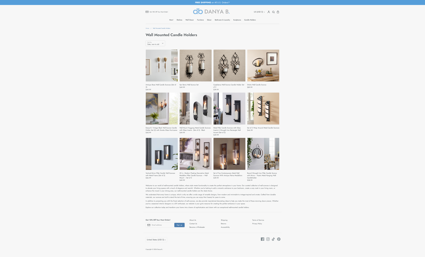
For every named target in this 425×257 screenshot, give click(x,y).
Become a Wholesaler (197, 227)
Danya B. (160, 249)
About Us (192, 220)
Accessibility (225, 227)
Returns (223, 223)
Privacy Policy (257, 223)
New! (171, 20)
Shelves (179, 20)
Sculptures (237, 20)
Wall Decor (189, 20)
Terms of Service (258, 220)
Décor (209, 20)
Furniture (200, 20)
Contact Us (193, 223)
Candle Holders (250, 20)
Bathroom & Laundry (222, 20)
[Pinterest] (278, 239)
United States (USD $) (155, 239)
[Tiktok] (272, 239)
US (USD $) (258, 11)
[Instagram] (267, 239)
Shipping (224, 220)
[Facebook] (261, 239)
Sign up (179, 225)
